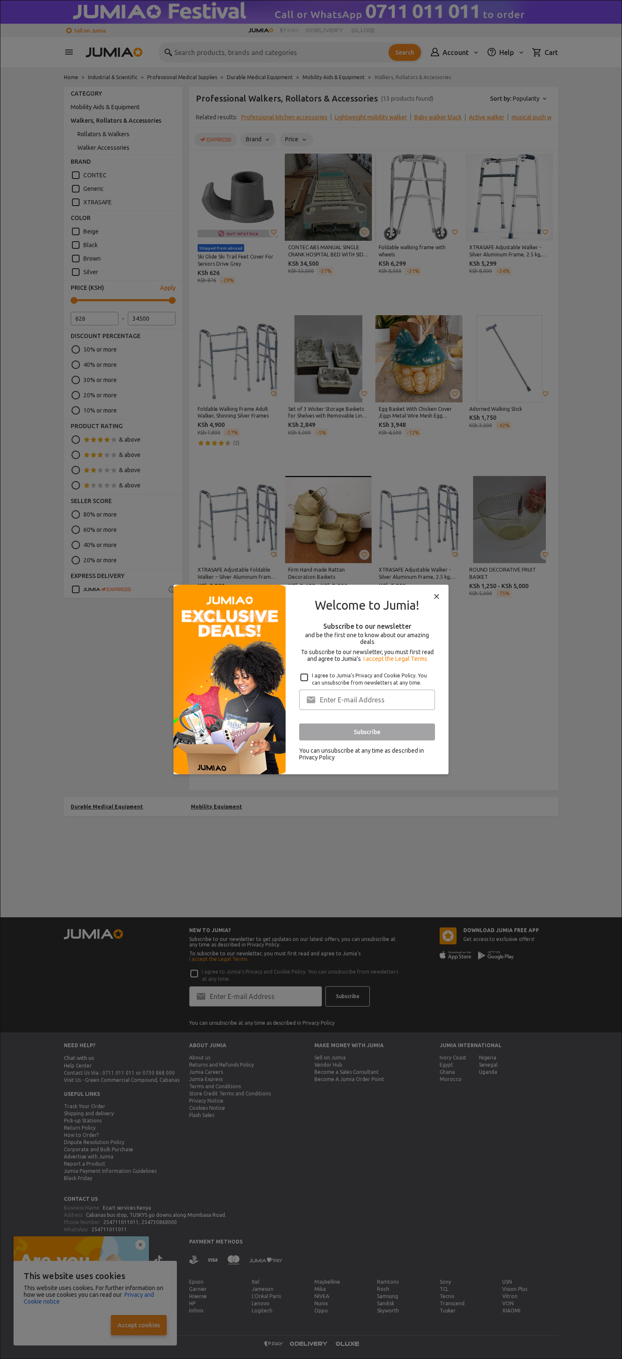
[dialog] (311, 679)
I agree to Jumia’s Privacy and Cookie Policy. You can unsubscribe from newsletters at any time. (369, 679)
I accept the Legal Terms (395, 658)
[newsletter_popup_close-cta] (436, 596)
